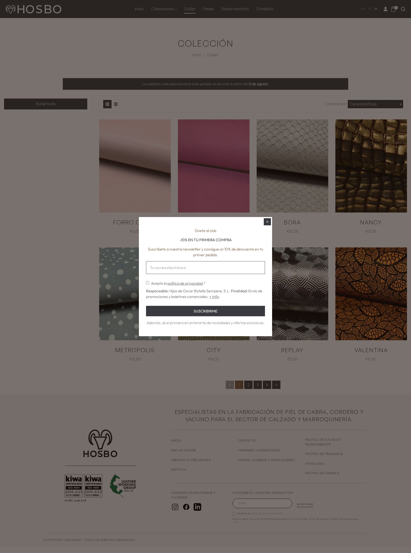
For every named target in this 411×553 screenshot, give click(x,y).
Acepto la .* (178, 283)
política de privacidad (185, 283)
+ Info (214, 296)
